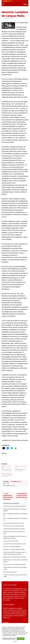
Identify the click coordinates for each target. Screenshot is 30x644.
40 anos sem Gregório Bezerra (12, 546)
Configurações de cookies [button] (9, 638)
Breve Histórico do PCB (10, 572)
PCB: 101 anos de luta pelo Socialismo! (14, 564)
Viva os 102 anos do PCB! (10, 541)
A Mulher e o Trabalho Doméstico (7, 473)
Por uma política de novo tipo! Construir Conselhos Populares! (21, 495)
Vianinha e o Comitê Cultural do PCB (13, 549)
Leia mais (15, 641)
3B (8, 483)
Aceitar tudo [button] (21, 638)
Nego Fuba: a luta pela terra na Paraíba (14, 557)
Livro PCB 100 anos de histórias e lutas (14, 543)
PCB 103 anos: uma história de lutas (13, 526)
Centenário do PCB (16, 481)
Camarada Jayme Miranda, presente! (14, 528)
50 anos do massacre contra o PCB (13, 523)
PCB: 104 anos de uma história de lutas (14, 506)
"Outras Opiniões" (8, 610)
